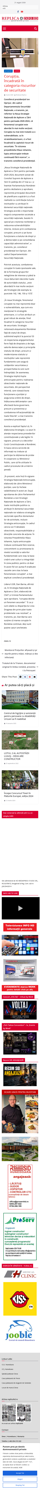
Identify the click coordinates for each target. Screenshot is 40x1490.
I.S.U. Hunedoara (8, 1365)
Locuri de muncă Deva (10, 1388)
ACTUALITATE (8, 71)
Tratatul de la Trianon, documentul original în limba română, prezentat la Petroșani (18, 667)
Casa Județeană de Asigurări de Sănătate (16, 1383)
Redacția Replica (21, 95)
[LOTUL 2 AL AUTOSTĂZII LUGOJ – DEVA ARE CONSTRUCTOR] (20, 732)
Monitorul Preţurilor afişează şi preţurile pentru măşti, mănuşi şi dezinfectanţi (21, 654)
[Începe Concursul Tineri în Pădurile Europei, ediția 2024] (20, 772)
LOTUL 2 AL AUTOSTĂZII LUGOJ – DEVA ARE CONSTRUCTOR (16, 756)
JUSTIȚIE (17, 71)
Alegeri (20, 1479)
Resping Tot (20, 1485)
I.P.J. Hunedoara (7, 1369)
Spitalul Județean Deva (10, 1374)
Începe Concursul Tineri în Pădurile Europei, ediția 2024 (18, 795)
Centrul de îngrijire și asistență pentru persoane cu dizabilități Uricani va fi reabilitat (19, 716)
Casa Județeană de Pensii (11, 1378)
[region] (20, 1466)
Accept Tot (20, 1473)
